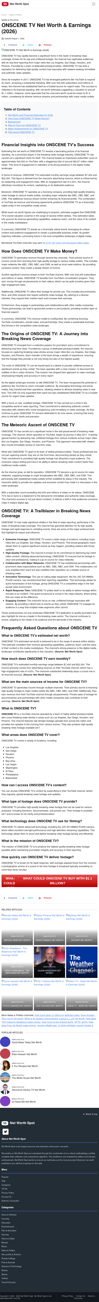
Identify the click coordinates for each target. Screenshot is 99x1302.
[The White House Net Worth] (5, 1077)
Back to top (91, 1114)
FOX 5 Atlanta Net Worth (49, 1006)
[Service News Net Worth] (17, 929)
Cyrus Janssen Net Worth (17, 1006)
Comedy (5, 1218)
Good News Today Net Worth (27, 1042)
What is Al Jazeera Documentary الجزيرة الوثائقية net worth (54, 1018)
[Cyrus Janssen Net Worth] (17, 995)
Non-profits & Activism (11, 1254)
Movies (5, 1242)
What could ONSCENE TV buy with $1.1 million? (57, 881)
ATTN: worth (81, 1022)
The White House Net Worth (26, 1077)
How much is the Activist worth (57, 1022)
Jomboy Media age (47, 1025)
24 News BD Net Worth (24, 1101)
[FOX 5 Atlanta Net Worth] (49, 995)
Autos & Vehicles (9, 1214)
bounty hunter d (85, 1025)
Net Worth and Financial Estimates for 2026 (30, 115)
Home (4, 14)
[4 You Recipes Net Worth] (5, 1065)
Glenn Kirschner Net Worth (49, 971)
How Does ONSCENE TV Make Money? (29, 118)
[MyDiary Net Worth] (81, 929)
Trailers (5, 1278)
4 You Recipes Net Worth (25, 1066)
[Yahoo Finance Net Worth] (49, 929)
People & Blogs (8, 1258)
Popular (5, 1176)
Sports (4, 1274)
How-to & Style (8, 1238)
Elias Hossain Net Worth (24, 1054)
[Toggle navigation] (93, 4)
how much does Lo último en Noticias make (57, 1015)
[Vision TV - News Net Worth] (81, 995)
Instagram (6, 1184)
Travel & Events (8, 1282)
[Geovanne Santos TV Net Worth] (5, 1088)
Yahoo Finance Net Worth (49, 940)
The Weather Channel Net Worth (82, 971)
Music (4, 1246)
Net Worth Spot (19, 4)
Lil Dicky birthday (67, 1025)
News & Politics (15, 14)
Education (6, 1222)
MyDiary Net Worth (81, 940)
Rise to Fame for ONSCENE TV (24, 125)
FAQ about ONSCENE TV (21, 132)
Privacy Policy (8, 1192)
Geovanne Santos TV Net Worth (28, 1089)
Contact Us (6, 1196)
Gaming (5, 1234)
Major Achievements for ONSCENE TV (28, 128)
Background (14, 121)
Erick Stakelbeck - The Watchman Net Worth (17, 971)
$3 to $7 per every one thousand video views (66, 242)
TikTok (4, 1188)
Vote (4, 1180)
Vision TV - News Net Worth (81, 1006)
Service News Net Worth (17, 940)
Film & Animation (9, 1230)
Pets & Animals (8, 1262)
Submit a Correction (10, 1200)
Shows (5, 1270)
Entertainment (8, 1226)
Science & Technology (12, 1266)
